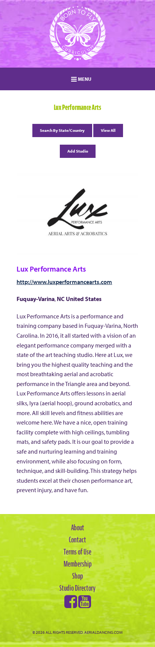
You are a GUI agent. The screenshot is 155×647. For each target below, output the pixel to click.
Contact (77, 539)
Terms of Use (77, 552)
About (77, 527)
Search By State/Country (62, 130)
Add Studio (77, 151)
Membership (78, 564)
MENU (84, 79)
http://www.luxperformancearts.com (64, 282)
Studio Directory (77, 588)
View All (108, 130)
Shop (77, 576)
